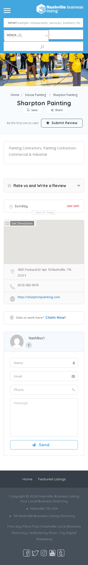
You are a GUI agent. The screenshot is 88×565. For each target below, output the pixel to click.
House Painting (35, 95)
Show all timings (45, 212)
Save (34, 110)
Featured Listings (52, 479)
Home (15, 95)
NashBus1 (37, 338)
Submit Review (64, 123)
